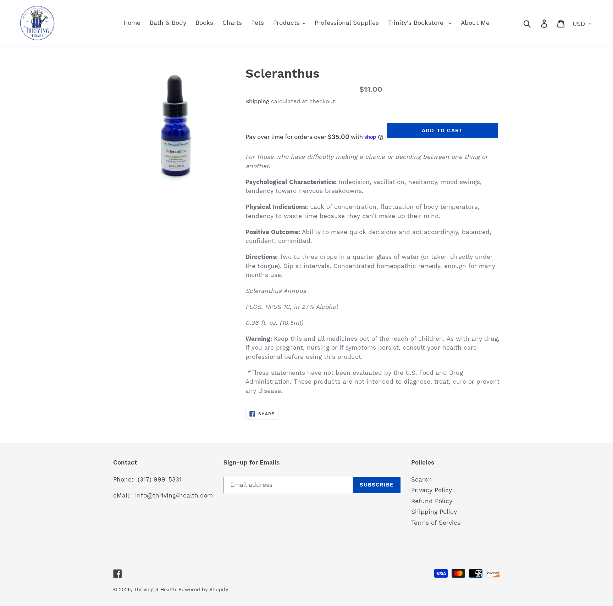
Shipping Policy (434, 511)
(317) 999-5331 (160, 479)
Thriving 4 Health (155, 589)
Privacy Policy (431, 490)
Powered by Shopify (203, 589)
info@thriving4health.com (174, 495)
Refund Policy (431, 501)
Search (421, 479)
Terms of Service (436, 522)
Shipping (257, 101)
